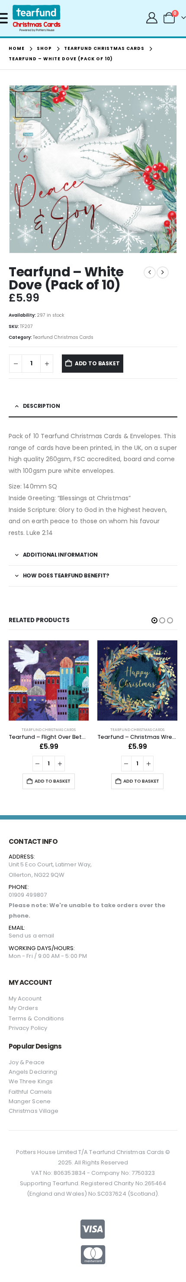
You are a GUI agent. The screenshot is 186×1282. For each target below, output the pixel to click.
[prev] (150, 272)
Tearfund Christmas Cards (63, 337)
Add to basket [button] (53, 781)
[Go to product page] (49, 680)
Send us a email (31, 935)
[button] (166, 169)
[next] (163, 272)
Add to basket (97, 363)
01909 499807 (28, 895)
